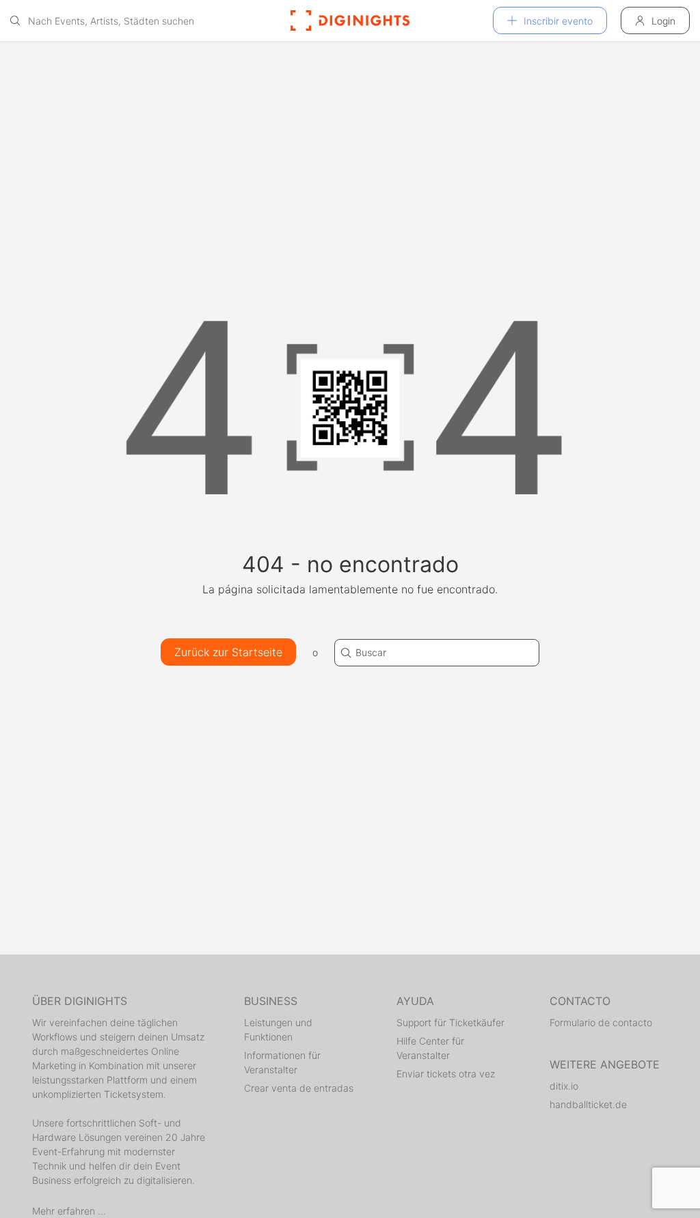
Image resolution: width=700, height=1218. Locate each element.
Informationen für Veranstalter (282, 1062)
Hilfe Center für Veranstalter (430, 1048)
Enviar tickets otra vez (445, 1073)
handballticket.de (588, 1104)
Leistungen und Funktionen (278, 1030)
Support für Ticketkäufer (450, 1022)
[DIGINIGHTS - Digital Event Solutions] (350, 20)
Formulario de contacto (601, 1022)
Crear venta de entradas (298, 1088)
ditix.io (564, 1086)
